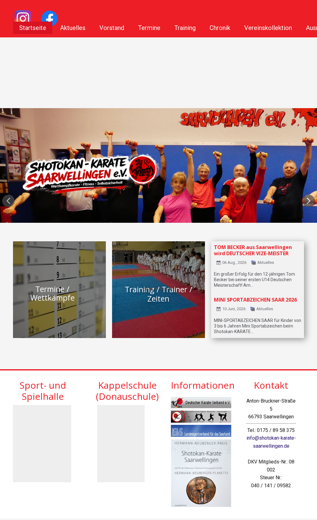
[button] (8, 201)
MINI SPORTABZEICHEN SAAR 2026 (255, 299)
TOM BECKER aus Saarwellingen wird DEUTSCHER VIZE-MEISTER (253, 250)
